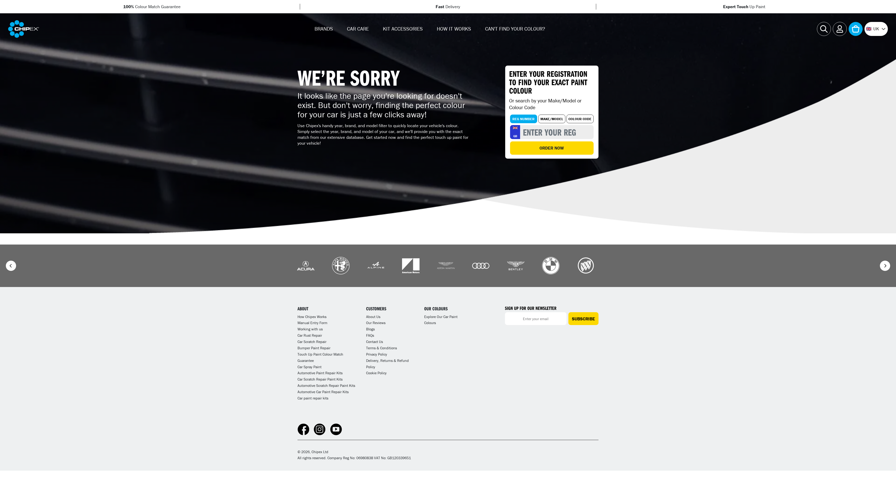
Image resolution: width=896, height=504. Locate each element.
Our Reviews (375, 322)
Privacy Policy (376, 354)
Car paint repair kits (313, 398)
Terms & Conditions (381, 348)
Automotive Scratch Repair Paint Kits (326, 385)
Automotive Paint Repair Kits (320, 373)
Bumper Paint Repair (314, 348)
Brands (324, 29)
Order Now (551, 148)
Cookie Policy (376, 373)
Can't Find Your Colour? (515, 29)
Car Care (358, 29)
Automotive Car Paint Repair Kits (323, 391)
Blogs (370, 329)
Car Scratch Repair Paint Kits (320, 379)
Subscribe (583, 319)
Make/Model (551, 119)
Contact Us (374, 341)
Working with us (310, 329)
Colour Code (580, 119)
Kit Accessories (403, 29)
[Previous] (11, 266)
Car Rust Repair (310, 335)
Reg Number (523, 119)
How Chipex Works (312, 316)
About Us (373, 316)
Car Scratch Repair (312, 341)
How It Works (454, 29)
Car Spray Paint (310, 366)
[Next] (885, 266)
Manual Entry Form (312, 322)
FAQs (370, 335)
